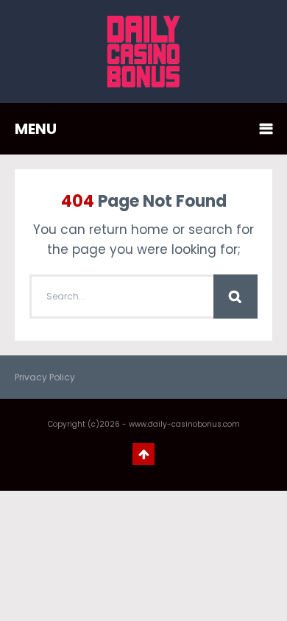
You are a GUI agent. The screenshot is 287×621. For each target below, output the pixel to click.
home (150, 229)
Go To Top (143, 454)
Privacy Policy (45, 377)
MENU (36, 128)
